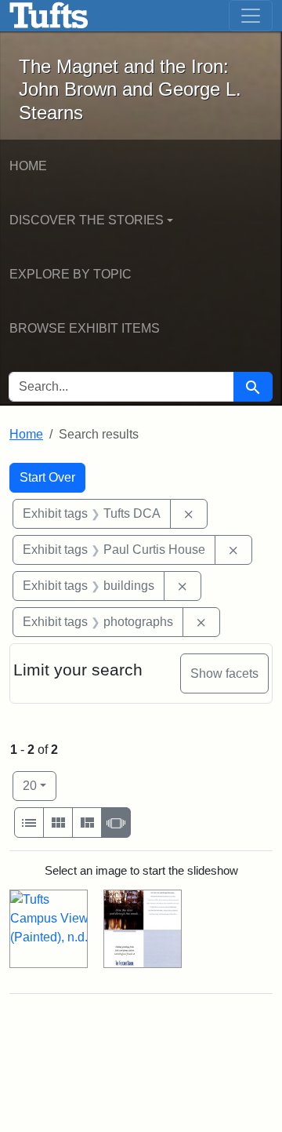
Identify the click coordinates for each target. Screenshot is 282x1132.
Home (28, 166)
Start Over (47, 477)
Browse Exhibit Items (84, 328)
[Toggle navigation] (251, 15)
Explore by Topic (70, 274)
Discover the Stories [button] (86, 220)
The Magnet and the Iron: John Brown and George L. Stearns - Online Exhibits (49, 16)
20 (39, 785)
